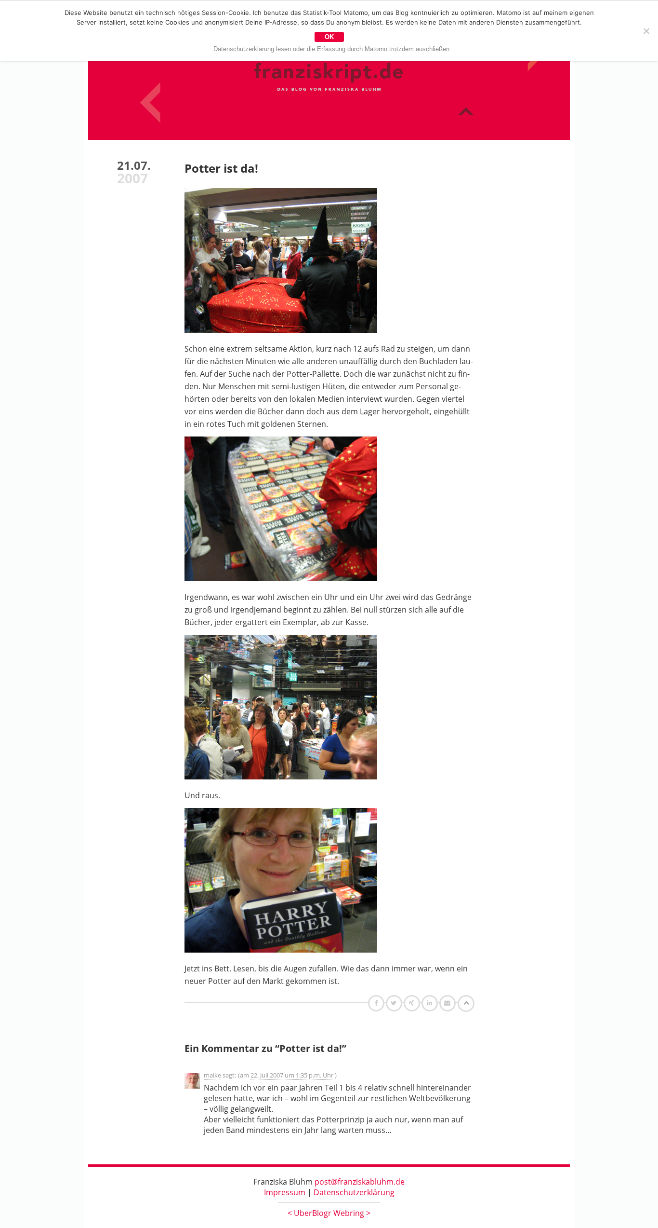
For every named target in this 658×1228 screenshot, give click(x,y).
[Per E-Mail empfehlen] (448, 1002)
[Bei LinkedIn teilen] (431, 1002)
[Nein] (646, 31)
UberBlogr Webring (329, 1213)
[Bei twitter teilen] (395, 1002)
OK (329, 37)
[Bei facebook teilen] (377, 1002)
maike (212, 1075)
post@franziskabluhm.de (360, 1181)
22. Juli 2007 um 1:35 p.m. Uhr (291, 1075)
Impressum (284, 1192)
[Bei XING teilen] (413, 1002)
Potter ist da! (221, 168)
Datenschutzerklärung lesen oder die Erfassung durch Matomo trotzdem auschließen (331, 49)
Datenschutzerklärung (354, 1192)
